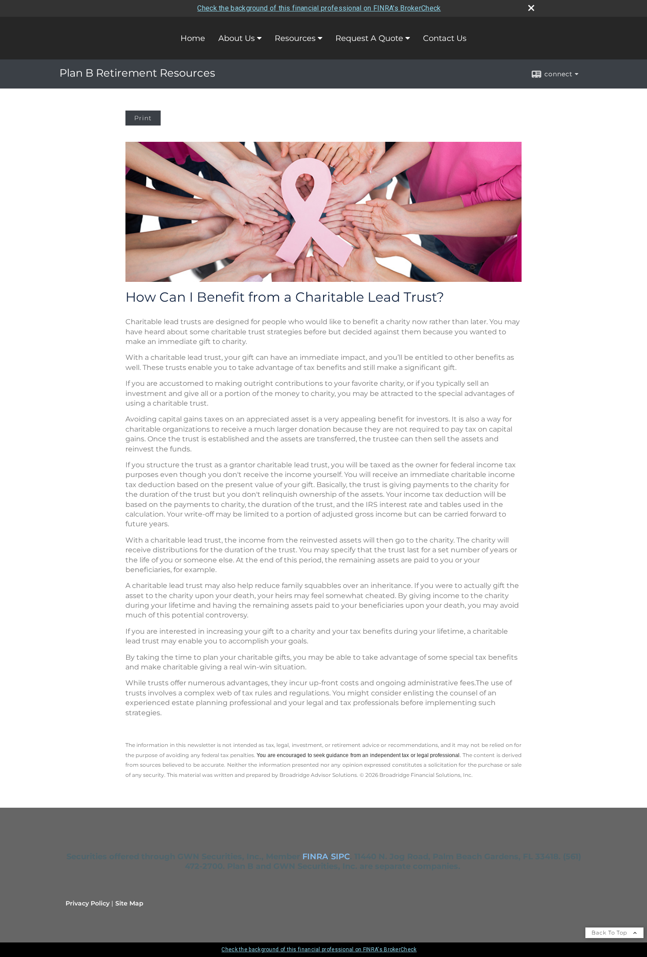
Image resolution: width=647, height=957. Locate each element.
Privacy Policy (88, 903)
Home (192, 38)
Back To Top (610, 932)
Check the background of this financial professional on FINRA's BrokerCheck (319, 8)
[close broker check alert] (531, 7)
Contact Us (445, 38)
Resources (295, 38)
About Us (236, 38)
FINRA (315, 856)
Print (143, 118)
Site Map (129, 903)
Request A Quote (369, 38)
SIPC (340, 856)
